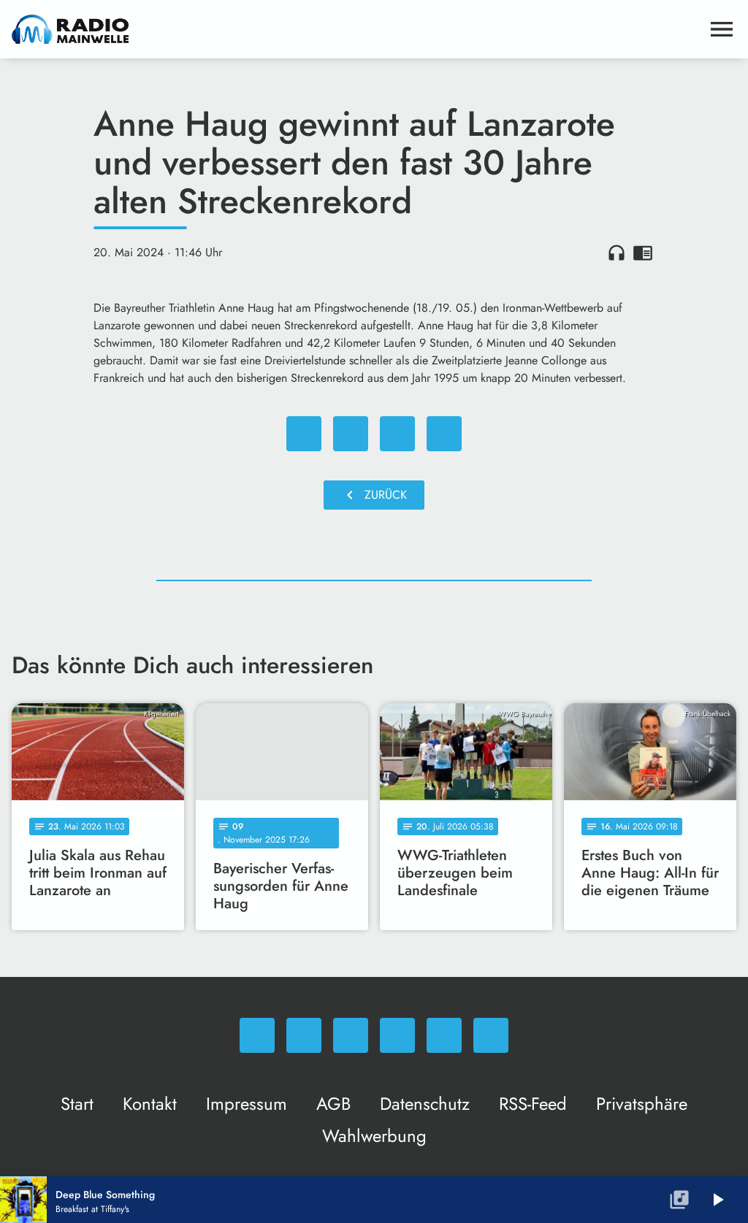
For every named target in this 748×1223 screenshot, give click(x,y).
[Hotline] (490, 1035)
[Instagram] (350, 1035)
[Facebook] (303, 1035)
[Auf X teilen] (350, 433)
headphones (616, 252)
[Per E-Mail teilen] (444, 433)
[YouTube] (397, 1035)
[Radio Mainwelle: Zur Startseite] (356, 29)
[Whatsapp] (257, 1035)
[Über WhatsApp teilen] (397, 433)
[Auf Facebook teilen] (303, 433)
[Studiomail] (444, 1035)
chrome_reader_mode (643, 252)
